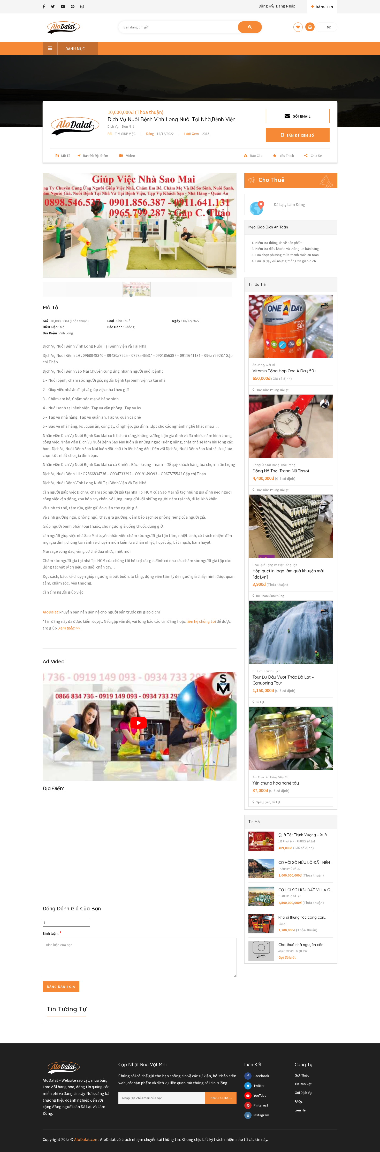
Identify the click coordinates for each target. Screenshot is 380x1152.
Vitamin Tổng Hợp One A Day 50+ (284, 370)
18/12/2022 (160, 133)
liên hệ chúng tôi (201, 621)
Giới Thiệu (302, 1075)
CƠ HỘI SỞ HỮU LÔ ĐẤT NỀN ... (305, 862)
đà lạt (282, 924)
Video (130, 155)
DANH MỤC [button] (75, 48)
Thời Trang (287, 465)
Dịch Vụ (113, 126)
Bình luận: (52, 933)
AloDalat (50, 612)
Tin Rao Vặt (303, 1083)
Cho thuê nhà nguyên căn (300, 944)
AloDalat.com (86, 1139)
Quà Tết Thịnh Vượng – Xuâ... (303, 834)
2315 (196, 133)
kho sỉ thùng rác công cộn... (302, 917)
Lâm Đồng (296, 204)
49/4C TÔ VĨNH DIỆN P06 (292, 951)
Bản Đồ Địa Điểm (95, 155)
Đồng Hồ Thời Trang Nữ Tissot (281, 470)
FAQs (299, 1101)
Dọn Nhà (128, 126)
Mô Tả (65, 155)
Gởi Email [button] (302, 116)
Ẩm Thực (259, 777)
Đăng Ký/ (267, 6)
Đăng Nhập (285, 6)
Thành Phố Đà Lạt (289, 869)
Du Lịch (258, 671)
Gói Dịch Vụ (303, 1092)
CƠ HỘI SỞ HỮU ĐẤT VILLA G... (305, 889)
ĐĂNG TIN (324, 6)
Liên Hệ (300, 1110)
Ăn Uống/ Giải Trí (264, 365)
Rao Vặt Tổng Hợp (285, 565)
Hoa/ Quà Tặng (263, 565)
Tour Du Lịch (272, 671)
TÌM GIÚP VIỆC (121, 133)
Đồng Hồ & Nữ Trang (266, 465)
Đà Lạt (279, 204)
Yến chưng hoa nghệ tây (276, 783)
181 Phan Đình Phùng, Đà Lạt (296, 841)
